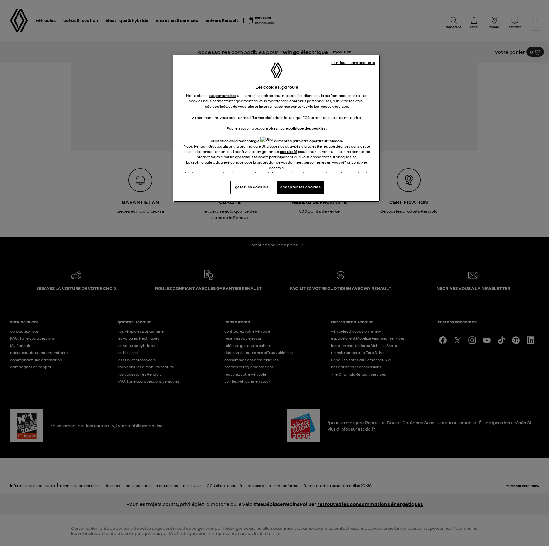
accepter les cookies (300, 187)
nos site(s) (288, 151)
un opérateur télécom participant (259, 157)
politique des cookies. (307, 128)
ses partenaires (222, 95)
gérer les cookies (251, 187)
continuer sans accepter (353, 62)
